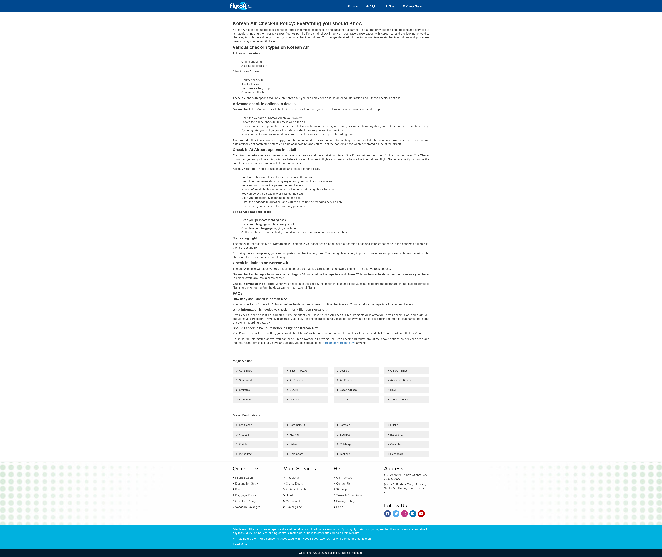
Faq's (339, 507)
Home (354, 6)
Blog (391, 6)
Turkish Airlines (399, 399)
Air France (346, 380)
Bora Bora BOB (298, 424)
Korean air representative (338, 342)
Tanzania (345, 453)
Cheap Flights (413, 6)
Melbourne (245, 453)
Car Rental (293, 501)
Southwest (245, 380)
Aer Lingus (245, 370)
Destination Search (247, 483)
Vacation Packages (247, 507)
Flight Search (244, 477)
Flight (373, 6)
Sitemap (341, 489)
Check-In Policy (245, 501)
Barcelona (396, 434)
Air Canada (296, 380)
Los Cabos (245, 424)
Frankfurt (294, 434)
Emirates (244, 389)
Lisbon (293, 444)
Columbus (396, 444)
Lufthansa (295, 399)
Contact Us (343, 483)
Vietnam (244, 434)
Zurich (243, 444)
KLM (393, 389)
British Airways (298, 370)
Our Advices (344, 477)
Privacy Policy (345, 501)
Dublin (394, 424)
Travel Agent (294, 477)
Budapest (345, 434)
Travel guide (294, 507)
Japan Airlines (348, 389)
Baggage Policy (245, 495)
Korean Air (245, 399)
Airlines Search (296, 489)
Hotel (289, 495)
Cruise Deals (294, 483)
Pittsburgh (346, 444)
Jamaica (345, 424)
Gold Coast (296, 453)
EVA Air (294, 389)
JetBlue (344, 370)
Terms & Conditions (349, 495)
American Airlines (401, 380)
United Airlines (399, 370)
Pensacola (396, 453)
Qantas (344, 399)
